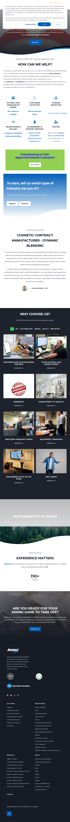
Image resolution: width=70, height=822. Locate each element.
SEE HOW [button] (35, 42)
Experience (8, 564)
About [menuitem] (37, 755)
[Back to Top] (9, 813)
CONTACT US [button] (35, 629)
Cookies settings (30, 24)
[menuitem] (9, 707)
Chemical (24, 203)
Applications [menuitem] (40, 703)
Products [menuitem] (10, 755)
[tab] (13, 329)
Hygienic (12, 203)
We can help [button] (35, 164)
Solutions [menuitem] (11, 703)
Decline (58, 24)
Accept (44, 24)
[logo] (13, 650)
